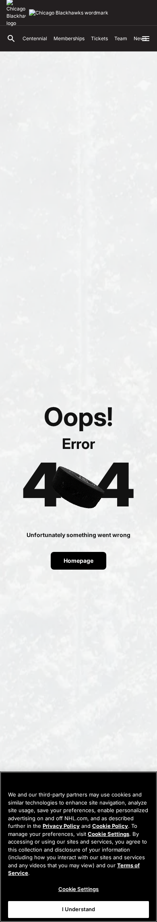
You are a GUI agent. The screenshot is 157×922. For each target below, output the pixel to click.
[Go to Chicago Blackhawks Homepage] (68, 12)
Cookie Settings (108, 834)
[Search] (11, 38)
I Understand (78, 909)
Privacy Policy (61, 826)
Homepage (78, 560)
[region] (78, 847)
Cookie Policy (110, 826)
